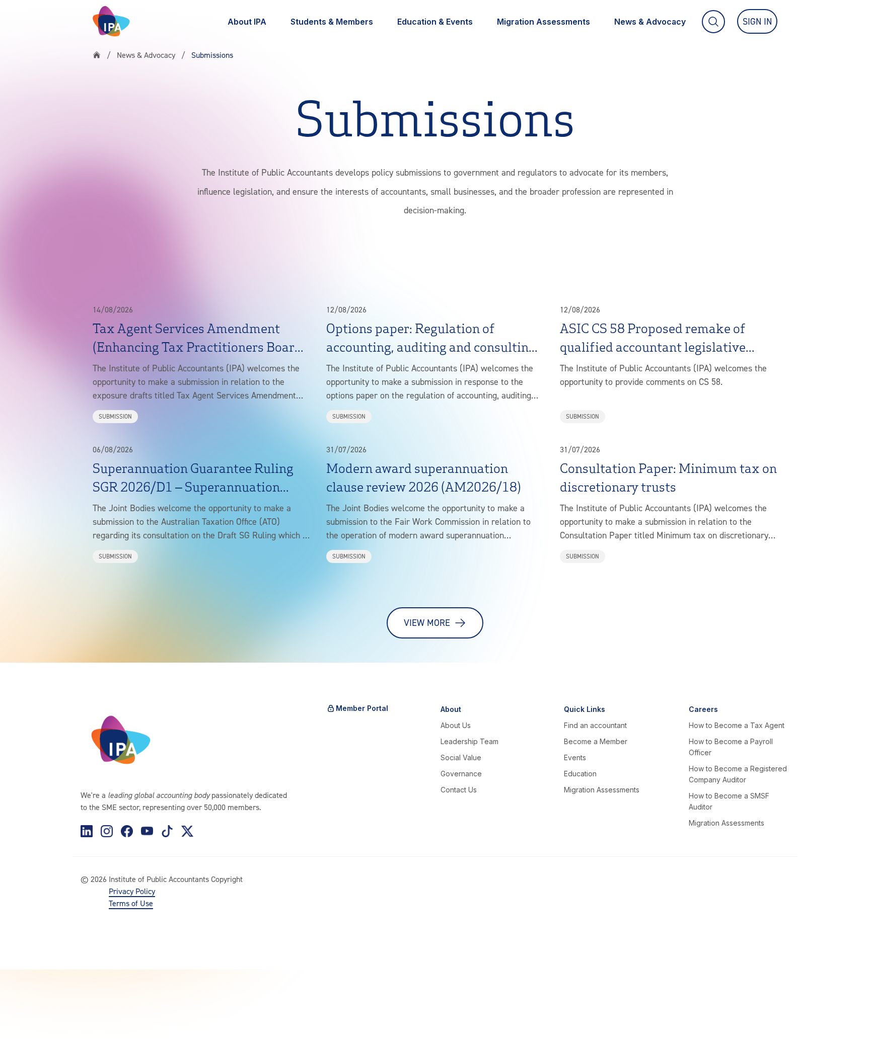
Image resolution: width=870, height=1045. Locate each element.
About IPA (247, 22)
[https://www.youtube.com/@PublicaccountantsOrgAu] (147, 831)
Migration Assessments (543, 22)
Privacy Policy (132, 891)
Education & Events (435, 22)
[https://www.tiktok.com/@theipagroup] (167, 831)
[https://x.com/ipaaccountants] (187, 831)
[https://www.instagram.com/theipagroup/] (107, 831)
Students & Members (332, 22)
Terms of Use (131, 903)
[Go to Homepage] (111, 21)
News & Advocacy (650, 22)
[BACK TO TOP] (24, 1021)
